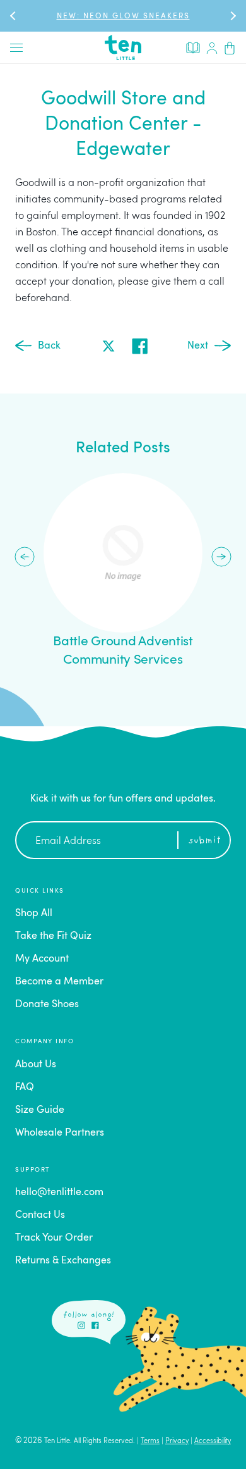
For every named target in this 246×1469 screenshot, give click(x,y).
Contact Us (40, 1215)
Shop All (33, 913)
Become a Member (59, 982)
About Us (35, 1065)
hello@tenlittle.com (59, 1192)
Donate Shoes (47, 1005)
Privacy (177, 1441)
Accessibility (212, 1441)
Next (197, 346)
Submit (205, 841)
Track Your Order (54, 1238)
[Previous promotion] (14, 15)
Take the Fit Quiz (53, 936)
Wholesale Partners (59, 1133)
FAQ (24, 1087)
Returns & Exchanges (63, 1261)
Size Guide (39, 1110)
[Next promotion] (232, 15)
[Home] (123, 47)
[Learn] (193, 46)
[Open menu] (16, 47)
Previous (25, 557)
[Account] (212, 47)
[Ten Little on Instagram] (81, 1325)
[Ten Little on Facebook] (95, 1325)
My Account (42, 959)
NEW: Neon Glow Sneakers (123, 16)
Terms (150, 1441)
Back (49, 346)
